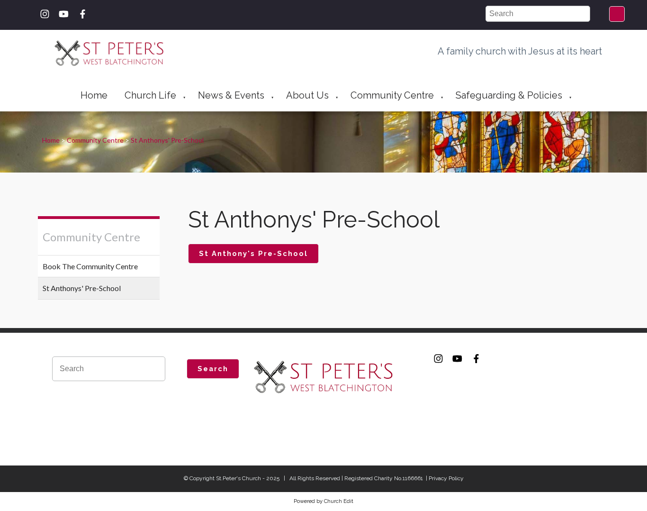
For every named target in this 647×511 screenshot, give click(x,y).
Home (94, 95)
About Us (307, 95)
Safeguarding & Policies (509, 95)
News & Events (231, 95)
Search (213, 369)
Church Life (150, 95)
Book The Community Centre (90, 266)
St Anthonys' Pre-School (167, 140)
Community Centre (392, 95)
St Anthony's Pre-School (252, 253)
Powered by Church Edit (323, 501)
